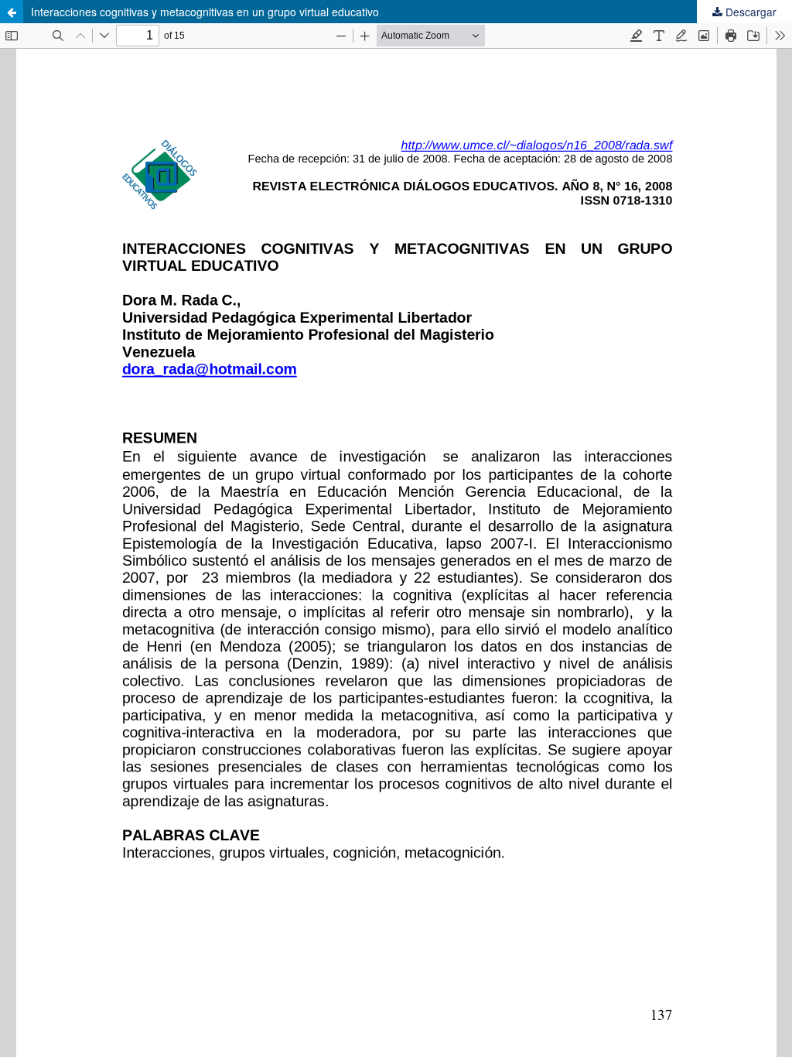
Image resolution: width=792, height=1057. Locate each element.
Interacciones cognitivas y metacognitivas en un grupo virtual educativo (205, 11)
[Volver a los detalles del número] (11, 11)
